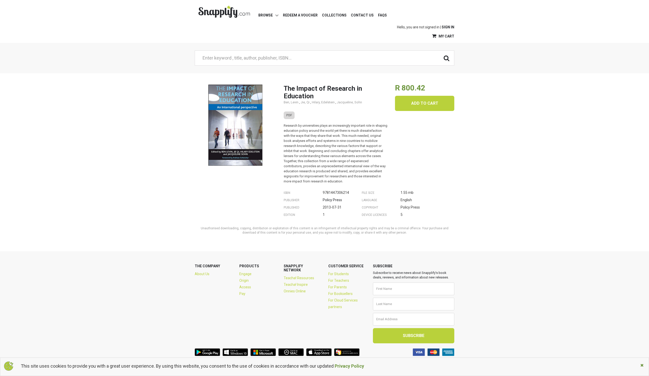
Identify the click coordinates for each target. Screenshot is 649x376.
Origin (244, 280)
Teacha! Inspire (296, 285)
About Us (202, 274)
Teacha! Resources (299, 278)
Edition (289, 215)
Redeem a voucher (300, 15)
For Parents (337, 287)
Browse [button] (266, 15)
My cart (446, 36)
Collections (334, 15)
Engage (245, 274)
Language (369, 200)
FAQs (382, 15)
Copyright (370, 207)
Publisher (291, 200)
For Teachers (338, 280)
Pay (242, 294)
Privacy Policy (349, 366)
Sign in (448, 27)
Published (291, 207)
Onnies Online (295, 291)
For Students (338, 274)
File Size (368, 193)
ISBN (287, 193)
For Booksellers (340, 294)
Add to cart (424, 103)
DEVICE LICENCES (374, 215)
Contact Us (362, 15)
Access (245, 287)
